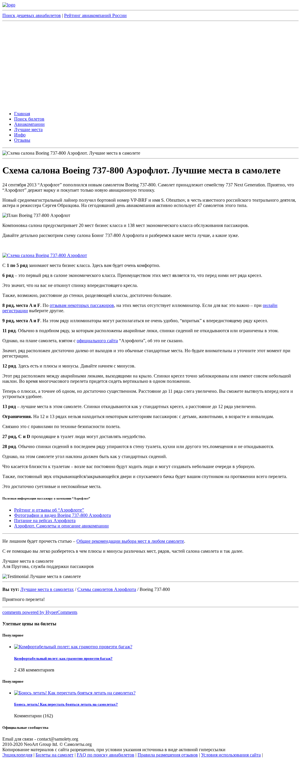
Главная (22, 113)
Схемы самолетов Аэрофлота (106, 589)
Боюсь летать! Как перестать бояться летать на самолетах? (66, 704)
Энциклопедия (17, 754)
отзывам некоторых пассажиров (82, 305)
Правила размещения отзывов (168, 754)
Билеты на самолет (54, 754)
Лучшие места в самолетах (47, 589)
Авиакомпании (29, 124)
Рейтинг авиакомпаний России (95, 15)
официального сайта (97, 340)
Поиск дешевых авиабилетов (31, 15)
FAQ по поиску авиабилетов (105, 754)
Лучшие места (28, 129)
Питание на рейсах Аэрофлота (45, 520)
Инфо (20, 134)
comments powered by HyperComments (39, 612)
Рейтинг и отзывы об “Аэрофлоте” (49, 509)
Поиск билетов (29, 118)
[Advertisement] (150, 65)
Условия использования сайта (231, 754)
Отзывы (22, 140)
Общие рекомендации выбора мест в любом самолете (130, 541)
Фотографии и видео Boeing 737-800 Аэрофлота (62, 515)
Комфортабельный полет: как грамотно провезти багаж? (63, 658)
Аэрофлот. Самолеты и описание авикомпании (61, 525)
